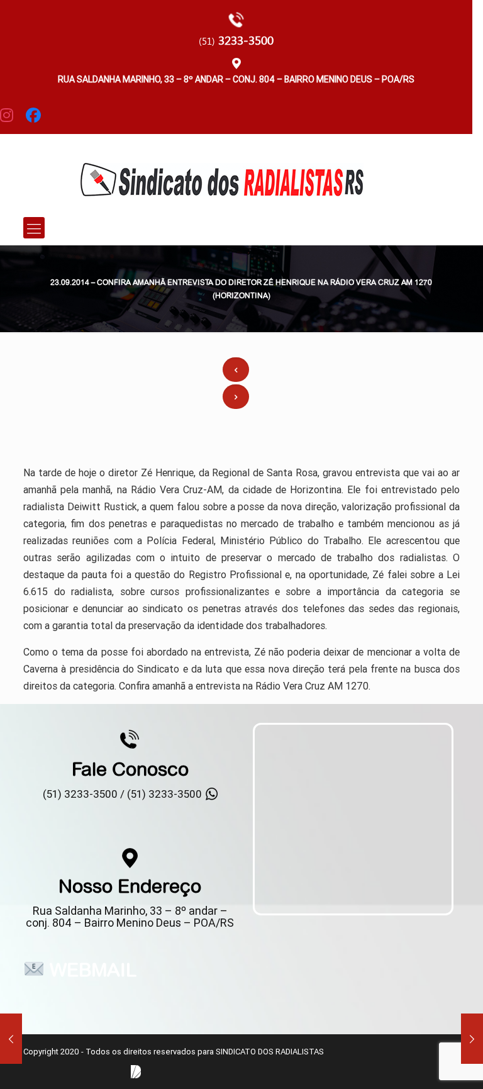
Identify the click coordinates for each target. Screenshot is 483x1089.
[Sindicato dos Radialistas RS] (221, 170)
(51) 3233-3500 (164, 794)
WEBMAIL (93, 969)
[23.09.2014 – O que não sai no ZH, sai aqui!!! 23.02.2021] (472, 1039)
